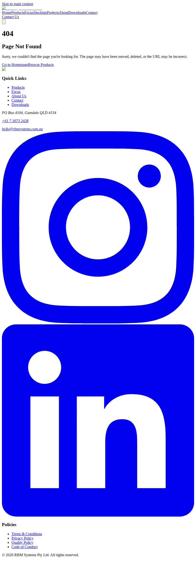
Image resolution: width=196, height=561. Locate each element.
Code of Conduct (24, 547)
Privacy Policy (22, 538)
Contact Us (10, 17)
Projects (53, 13)
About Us (18, 96)
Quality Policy (22, 542)
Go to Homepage (15, 65)
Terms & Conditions (26, 534)
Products (17, 13)
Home (6, 13)
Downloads (77, 13)
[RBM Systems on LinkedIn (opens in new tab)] (98, 515)
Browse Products (41, 65)
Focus (28, 13)
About (63, 13)
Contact (92, 13)
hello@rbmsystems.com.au (22, 129)
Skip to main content (17, 4)
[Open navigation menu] (4, 21)
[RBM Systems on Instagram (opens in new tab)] (98, 322)
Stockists (40, 13)
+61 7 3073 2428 (15, 121)
